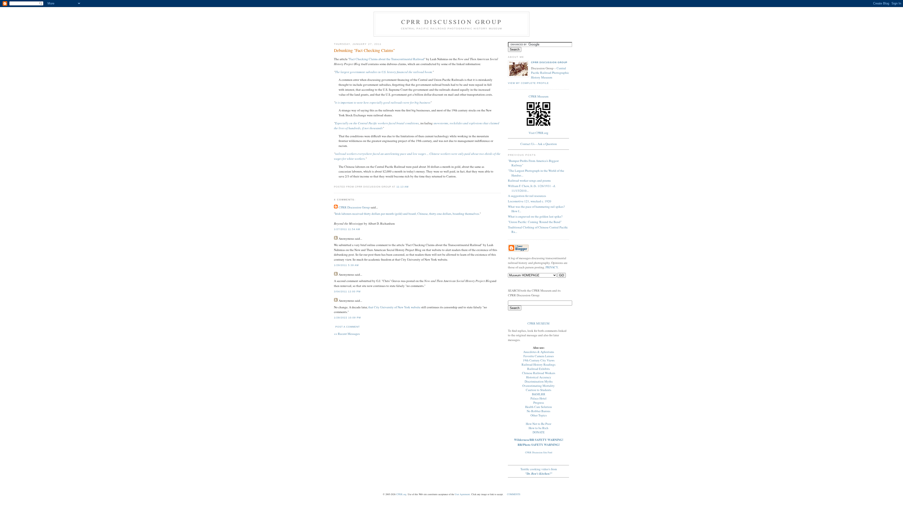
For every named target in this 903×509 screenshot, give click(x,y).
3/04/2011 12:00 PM (347, 291)
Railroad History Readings (538, 364)
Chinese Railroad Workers (538, 373)
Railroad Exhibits (538, 369)
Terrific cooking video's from (538, 471)
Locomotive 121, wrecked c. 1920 (529, 201)
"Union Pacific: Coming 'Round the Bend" (535, 222)
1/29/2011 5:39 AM (346, 265)
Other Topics (539, 415)
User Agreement (462, 494)
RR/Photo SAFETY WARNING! (539, 444)
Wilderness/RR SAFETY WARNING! (538, 439)
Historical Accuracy (538, 377)
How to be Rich (538, 428)
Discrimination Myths (539, 381)
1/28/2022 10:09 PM (347, 317)
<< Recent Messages (347, 334)
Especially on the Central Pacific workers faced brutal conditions (377, 123)
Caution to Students (538, 390)
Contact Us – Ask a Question (538, 144)
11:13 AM (402, 186)
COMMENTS (513, 494)
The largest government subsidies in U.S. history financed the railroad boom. (383, 72)
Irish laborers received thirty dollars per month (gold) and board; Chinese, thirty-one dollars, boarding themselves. (407, 213)
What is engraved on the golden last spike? (535, 216)
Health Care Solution (538, 407)
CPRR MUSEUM (538, 323)
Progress (538, 402)
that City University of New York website (394, 307)
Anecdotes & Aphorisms (538, 352)
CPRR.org (401, 494)
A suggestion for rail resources (527, 196)
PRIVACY (552, 267)
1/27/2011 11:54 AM (347, 229)
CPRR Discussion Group (451, 22)
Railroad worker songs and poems (529, 180)
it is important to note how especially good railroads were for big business (382, 102)
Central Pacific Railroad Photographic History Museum (550, 72)
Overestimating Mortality (538, 386)
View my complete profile (528, 83)
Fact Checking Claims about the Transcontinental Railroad (386, 59)
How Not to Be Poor (538, 424)
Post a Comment (347, 326)
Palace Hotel (539, 398)
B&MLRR (538, 394)
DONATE (539, 432)
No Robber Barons (538, 411)
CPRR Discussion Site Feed (538, 452)
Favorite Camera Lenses (538, 356)
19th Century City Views (538, 360)
